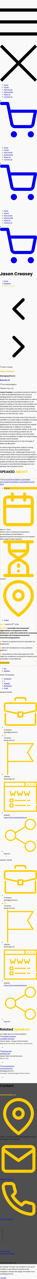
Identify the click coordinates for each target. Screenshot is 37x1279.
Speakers (7, 283)
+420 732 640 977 (6, 1219)
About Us (7, 94)
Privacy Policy (5, 1251)
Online (6, 620)
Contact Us (8, 97)
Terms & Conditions (7, 1254)
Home (6, 85)
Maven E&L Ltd (5, 380)
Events (6, 87)
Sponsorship (8, 92)
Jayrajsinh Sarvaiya (7, 1039)
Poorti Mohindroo (6, 1068)
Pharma (7, 488)
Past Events (8, 90)
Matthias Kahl (5, 1054)
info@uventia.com (6, 1179)
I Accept (3, 1278)
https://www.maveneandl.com (15, 817)
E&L (5, 669)
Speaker (7, 671)
